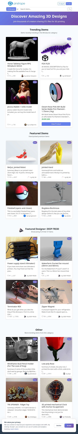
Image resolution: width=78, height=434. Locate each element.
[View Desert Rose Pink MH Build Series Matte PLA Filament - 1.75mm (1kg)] (56, 92)
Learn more (14, 429)
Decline (58, 425)
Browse (12, 9)
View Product (56, 124)
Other (39, 329)
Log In (62, 4)
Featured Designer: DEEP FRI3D (42, 228)
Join (69, 4)
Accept (69, 425)
